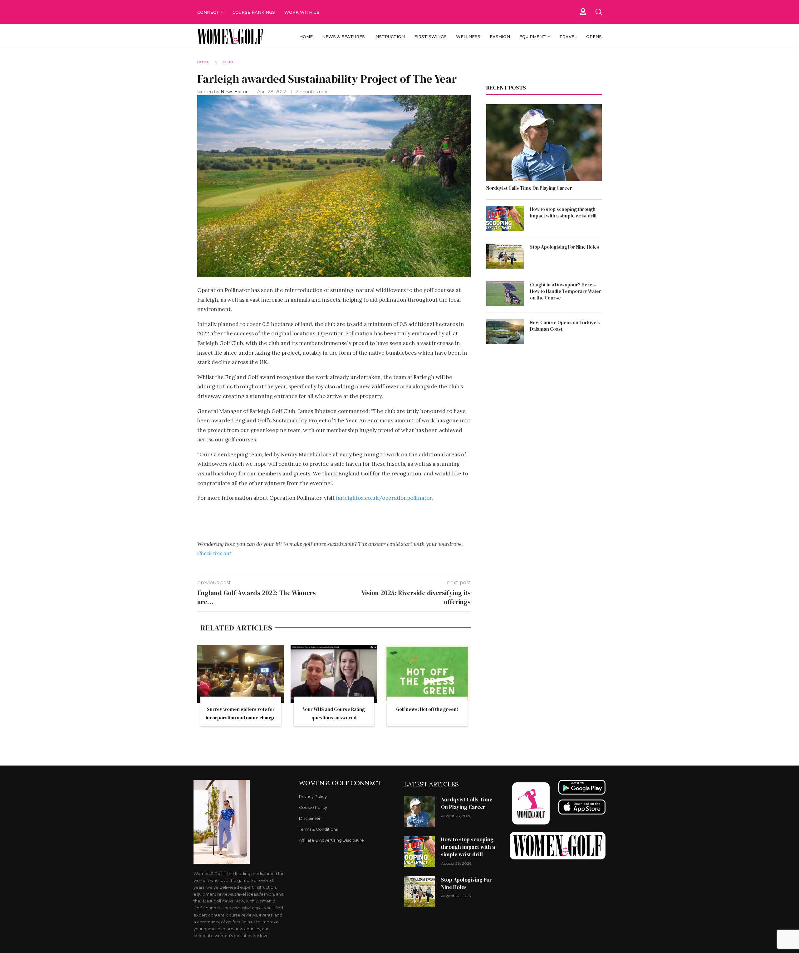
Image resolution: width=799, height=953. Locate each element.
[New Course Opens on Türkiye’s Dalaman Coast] (505, 331)
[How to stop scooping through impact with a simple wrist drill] (505, 218)
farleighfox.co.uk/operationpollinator (384, 497)
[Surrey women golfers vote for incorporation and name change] (240, 674)
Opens (594, 36)
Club (228, 62)
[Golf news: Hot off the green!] (427, 674)
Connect (208, 12)
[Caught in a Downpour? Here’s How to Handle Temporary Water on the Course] (505, 293)
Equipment (532, 36)
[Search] (599, 12)
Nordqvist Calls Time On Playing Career (529, 188)
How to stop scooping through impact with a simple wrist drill (563, 212)
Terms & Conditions (318, 829)
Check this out (214, 553)
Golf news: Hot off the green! (427, 709)
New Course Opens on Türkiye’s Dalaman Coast (565, 325)
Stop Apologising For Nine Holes (564, 247)
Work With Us (302, 12)
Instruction (389, 36)
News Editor (235, 92)
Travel (568, 36)
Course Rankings (254, 12)
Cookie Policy (313, 807)
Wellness (468, 36)
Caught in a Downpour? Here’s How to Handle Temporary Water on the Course (565, 291)
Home (306, 36)
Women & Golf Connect (340, 783)
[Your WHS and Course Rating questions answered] (334, 674)
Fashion (500, 36)
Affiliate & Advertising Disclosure (331, 840)
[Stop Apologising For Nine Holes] (505, 256)
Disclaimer (310, 818)
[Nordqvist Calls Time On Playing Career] (544, 142)
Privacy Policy (313, 797)
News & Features (343, 36)
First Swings (430, 36)
